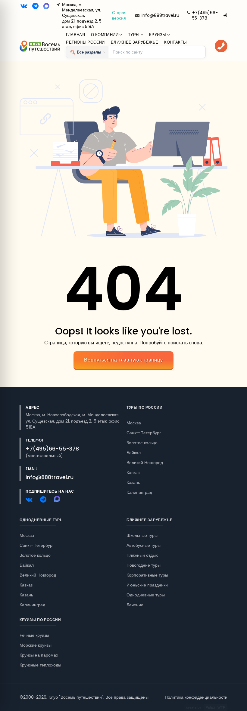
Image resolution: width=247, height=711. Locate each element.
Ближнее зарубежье (134, 42)
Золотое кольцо (142, 443)
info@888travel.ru (160, 15)
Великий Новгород (145, 463)
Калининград (139, 492)
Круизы (158, 34)
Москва (134, 423)
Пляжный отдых (142, 555)
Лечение (135, 605)
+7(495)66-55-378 (205, 15)
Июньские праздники (147, 585)
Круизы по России (40, 619)
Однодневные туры (42, 519)
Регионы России (85, 42)
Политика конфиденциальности (196, 697)
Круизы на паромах (39, 655)
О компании (105, 34)
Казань (133, 482)
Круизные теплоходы (40, 665)
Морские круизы (36, 645)
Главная (75, 34)
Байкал (134, 453)
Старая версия (119, 15)
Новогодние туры (144, 565)
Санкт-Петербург (144, 433)
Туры (134, 34)
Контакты (175, 42)
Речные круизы (34, 635)
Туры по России (144, 407)
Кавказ (133, 472)
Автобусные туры (144, 545)
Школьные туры (142, 535)
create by (205, 707)
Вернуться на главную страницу (123, 359)
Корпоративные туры (147, 575)
